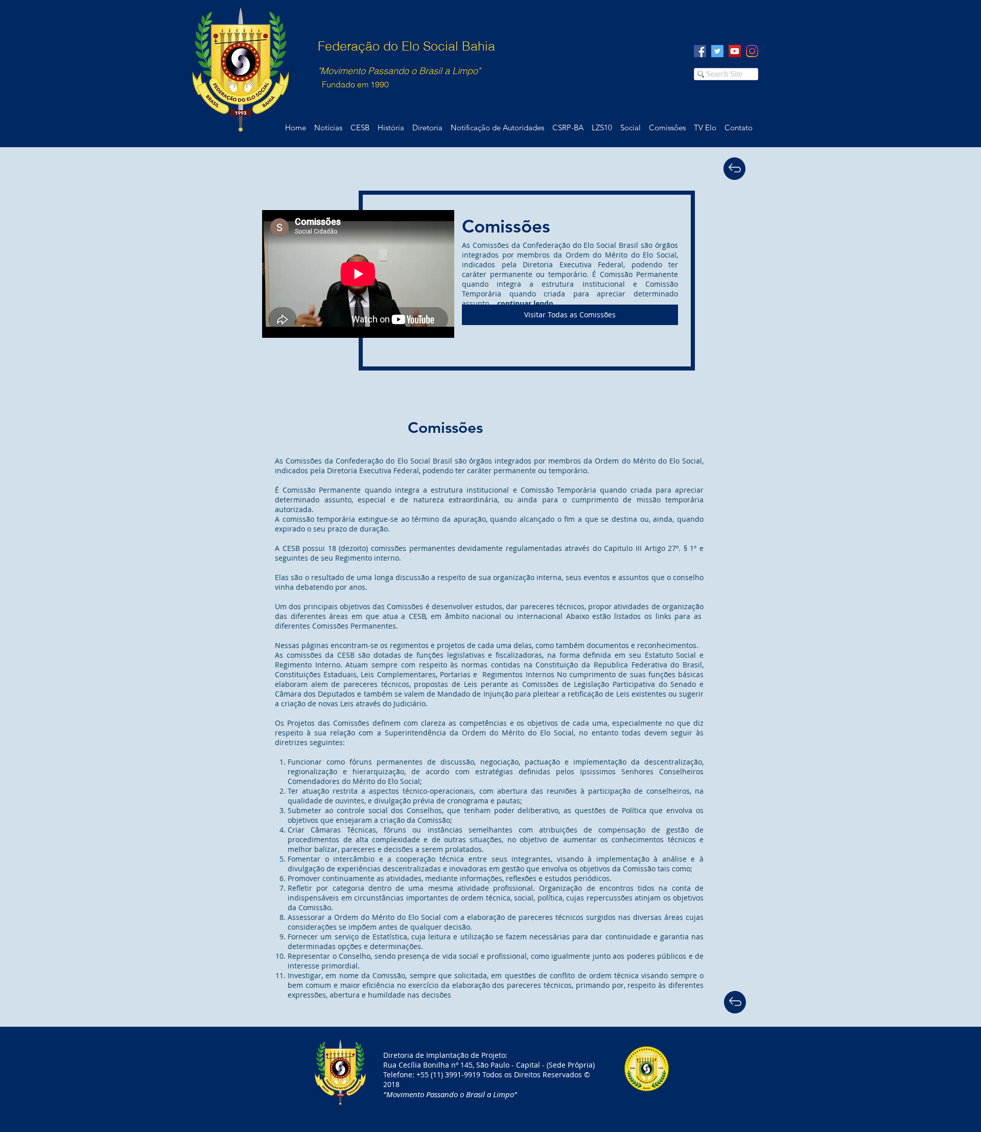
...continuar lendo (522, 303)
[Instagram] (752, 51)
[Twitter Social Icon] (717, 51)
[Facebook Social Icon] (700, 51)
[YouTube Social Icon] (735, 51)
